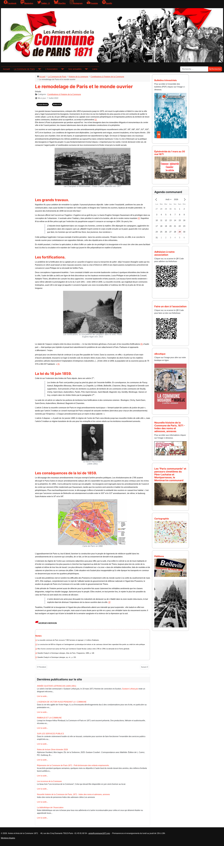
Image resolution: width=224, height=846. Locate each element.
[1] (96, 120)
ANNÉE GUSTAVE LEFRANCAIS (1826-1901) (56, 686)
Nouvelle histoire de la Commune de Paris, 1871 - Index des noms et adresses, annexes (73, 794)
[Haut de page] (220, 841)
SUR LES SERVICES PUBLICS (50, 734)
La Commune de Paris (24, 69)
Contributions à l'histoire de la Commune (64, 94)
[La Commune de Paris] (38, 69)
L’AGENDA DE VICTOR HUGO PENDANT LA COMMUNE (61, 702)
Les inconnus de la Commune (49, 781)
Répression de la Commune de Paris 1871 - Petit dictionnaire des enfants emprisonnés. (73, 765)
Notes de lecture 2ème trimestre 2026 (52, 750)
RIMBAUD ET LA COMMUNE (49, 718)
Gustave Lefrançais (130, 689)
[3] (141, 344)
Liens (94, 69)
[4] (58, 364)
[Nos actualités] (85, 69)
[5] (109, 602)
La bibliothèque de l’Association (50, 807)
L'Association (51, 69)
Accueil (6, 69)
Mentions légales (8, 838)
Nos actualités (75, 69)
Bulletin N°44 (57, 104)
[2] (139, 218)
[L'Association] (61, 69)
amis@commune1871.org (99, 833)
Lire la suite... (42, 696)
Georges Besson (42, 104)
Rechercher (216, 69)
